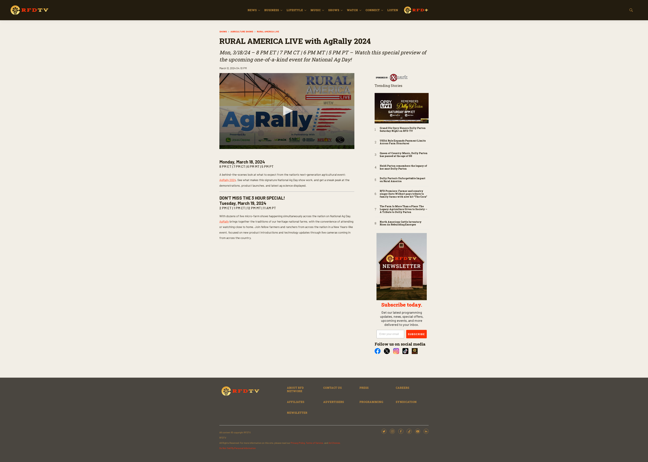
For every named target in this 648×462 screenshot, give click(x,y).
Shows (333, 10)
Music (315, 10)
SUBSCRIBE (416, 334)
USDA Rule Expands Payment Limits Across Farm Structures (403, 142)
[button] (286, 110)
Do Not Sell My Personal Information (237, 448)
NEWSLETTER (297, 412)
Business (271, 10)
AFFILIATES (295, 401)
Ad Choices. (335, 442)
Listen (392, 10)
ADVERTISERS (333, 401)
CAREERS (402, 387)
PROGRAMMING (371, 401)
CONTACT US (332, 387)
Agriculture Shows (242, 31)
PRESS (364, 387)
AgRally (224, 221)
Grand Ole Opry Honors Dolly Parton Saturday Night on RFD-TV (403, 129)
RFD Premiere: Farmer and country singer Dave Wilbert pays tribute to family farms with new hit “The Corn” (403, 194)
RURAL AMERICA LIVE (268, 31)
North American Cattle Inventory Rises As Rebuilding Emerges (401, 223)
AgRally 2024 (227, 180)
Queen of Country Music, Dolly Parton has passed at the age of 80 (403, 155)
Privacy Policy (298, 442)
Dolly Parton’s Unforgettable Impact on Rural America (402, 180)
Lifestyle (295, 10)
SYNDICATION (406, 401)
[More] (259, 10)
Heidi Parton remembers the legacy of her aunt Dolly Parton (403, 167)
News (252, 10)
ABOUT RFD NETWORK (295, 389)
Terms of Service (314, 442)
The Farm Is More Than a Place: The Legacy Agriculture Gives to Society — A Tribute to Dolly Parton (403, 209)
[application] (286, 111)
